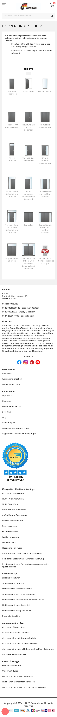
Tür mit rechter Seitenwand (45, 161)
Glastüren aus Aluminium (14, 509)
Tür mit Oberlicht (12, 159)
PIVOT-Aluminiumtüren (13, 498)
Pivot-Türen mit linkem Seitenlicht (17, 676)
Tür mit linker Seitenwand (28, 159)
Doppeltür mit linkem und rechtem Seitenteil (45, 229)
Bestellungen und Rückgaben (16, 428)
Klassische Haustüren (12, 548)
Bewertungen (8, 422)
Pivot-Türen (28, 91)
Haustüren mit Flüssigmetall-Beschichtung (22, 553)
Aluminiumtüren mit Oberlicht (16, 632)
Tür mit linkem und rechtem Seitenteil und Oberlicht (11, 229)
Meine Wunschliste (11, 384)
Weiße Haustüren (10, 537)
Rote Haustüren (9, 526)
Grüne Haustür (9, 542)
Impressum (7, 395)
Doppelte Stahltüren (11, 616)
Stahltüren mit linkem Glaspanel (17, 588)
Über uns (6, 401)
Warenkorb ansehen (12, 379)
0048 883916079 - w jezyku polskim (18, 311)
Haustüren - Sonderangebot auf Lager (46, 261)
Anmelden (7, 373)
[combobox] (28, 16)
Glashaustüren (45, 91)
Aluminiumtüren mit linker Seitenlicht (19, 638)
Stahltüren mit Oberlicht (13, 583)
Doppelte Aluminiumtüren (14, 654)
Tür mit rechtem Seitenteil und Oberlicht (28, 195)
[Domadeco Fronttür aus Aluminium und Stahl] (28, 6)
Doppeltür (28, 225)
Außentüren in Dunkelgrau (14, 515)
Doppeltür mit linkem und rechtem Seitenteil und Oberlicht (28, 263)
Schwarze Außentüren (12, 520)
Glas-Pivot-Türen (10, 671)
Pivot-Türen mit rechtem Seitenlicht (18, 681)
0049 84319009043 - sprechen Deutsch (20, 308)
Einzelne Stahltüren (11, 577)
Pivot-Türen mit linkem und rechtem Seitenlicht (24, 687)
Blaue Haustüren (10, 531)
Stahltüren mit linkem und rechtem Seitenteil (23, 599)
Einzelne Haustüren (12, 92)
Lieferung (6, 411)
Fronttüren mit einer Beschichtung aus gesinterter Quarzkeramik (25, 565)
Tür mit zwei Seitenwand (45, 126)
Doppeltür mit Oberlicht (12, 259)
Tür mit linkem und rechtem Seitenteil (45, 194)
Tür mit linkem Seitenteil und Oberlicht (11, 194)
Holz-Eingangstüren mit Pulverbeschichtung (23, 558)
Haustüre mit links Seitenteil (12, 126)
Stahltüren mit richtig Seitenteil (16, 610)
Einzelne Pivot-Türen (11, 665)
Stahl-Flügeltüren (10, 504)
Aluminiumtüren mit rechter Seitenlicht (20, 643)
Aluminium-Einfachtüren (13, 627)
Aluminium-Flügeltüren (13, 493)
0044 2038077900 (10, 316)
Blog (4, 417)
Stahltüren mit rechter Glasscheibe (18, 594)
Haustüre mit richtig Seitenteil (28, 127)
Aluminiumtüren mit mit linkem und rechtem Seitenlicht (27, 649)
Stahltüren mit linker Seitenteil (16, 605)
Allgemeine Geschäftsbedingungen (19, 433)
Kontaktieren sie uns (11, 406)
